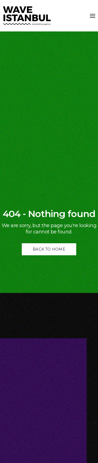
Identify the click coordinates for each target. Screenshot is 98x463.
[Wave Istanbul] (27, 15)
